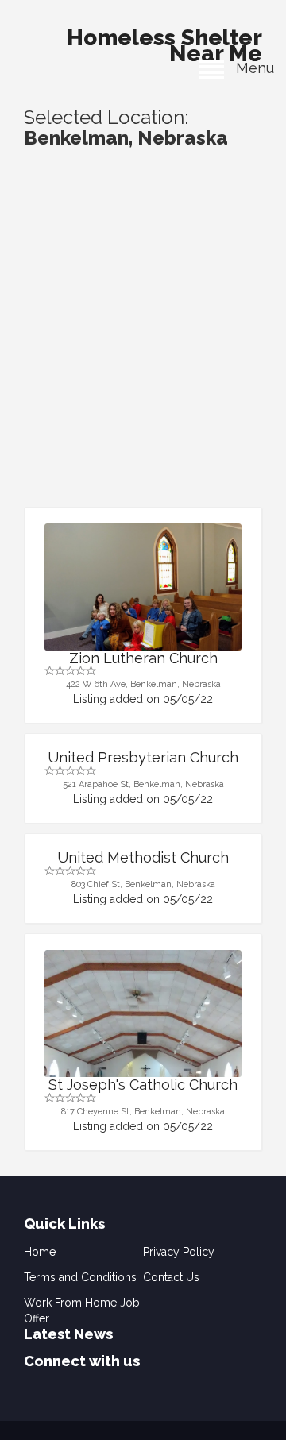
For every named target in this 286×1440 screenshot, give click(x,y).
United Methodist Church (143, 857)
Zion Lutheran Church (143, 658)
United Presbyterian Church (143, 757)
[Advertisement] (143, 356)
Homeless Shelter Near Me (164, 41)
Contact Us (171, 1277)
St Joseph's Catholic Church (143, 1084)
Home (40, 1251)
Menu (249, 68)
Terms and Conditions (80, 1277)
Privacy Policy (178, 1251)
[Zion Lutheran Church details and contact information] (143, 597)
